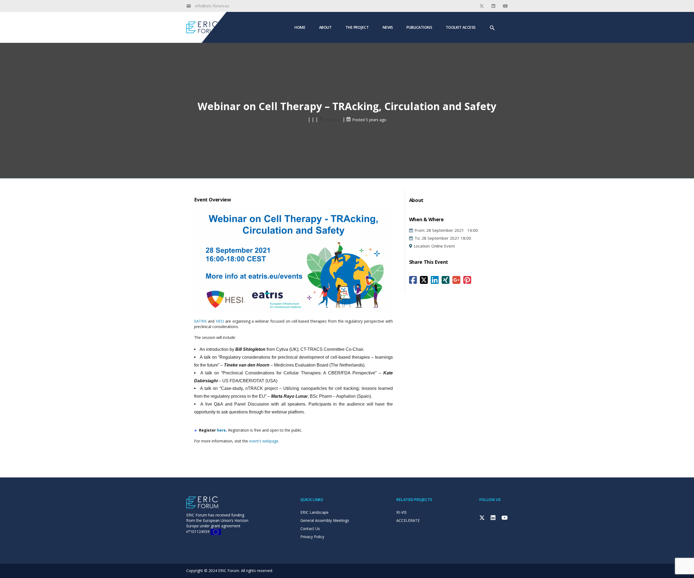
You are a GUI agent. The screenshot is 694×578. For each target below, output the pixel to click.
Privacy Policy (312, 536)
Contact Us (310, 528)
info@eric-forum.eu (212, 5)
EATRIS (200, 321)
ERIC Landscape (314, 512)
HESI (220, 321)
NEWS (388, 27)
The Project (357, 27)
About (325, 27)
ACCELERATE (408, 520)
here (221, 430)
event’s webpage (263, 441)
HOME (299, 27)
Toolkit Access (460, 27)
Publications (419, 27)
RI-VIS (401, 512)
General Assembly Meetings (324, 520)
